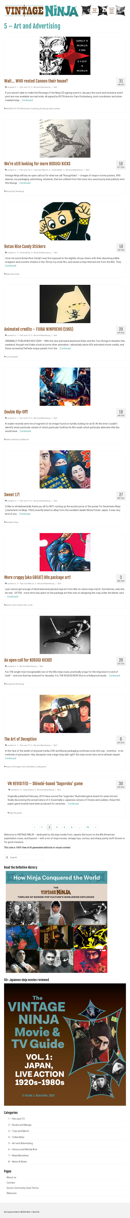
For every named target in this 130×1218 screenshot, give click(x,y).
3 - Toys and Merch (39, 170)
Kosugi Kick (10, 191)
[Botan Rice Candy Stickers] (65, 221)
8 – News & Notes (17, 1161)
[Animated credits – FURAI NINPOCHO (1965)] (65, 303)
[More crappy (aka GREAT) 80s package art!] (65, 552)
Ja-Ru (30, 605)
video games (41, 767)
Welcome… (12, 1193)
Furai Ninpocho (12, 357)
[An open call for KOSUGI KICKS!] (65, 634)
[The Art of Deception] (65, 713)
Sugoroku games (15, 813)
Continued (27, 100)
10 (87, 827)
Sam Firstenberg (32, 109)
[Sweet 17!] (65, 469)
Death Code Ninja (12, 439)
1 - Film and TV (23, 87)
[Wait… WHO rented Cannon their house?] (65, 55)
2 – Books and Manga (19, 1125)
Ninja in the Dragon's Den (16, 767)
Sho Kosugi (44, 109)
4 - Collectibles (55, 170)
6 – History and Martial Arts (22, 1149)
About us (11, 1177)
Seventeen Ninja (12, 522)
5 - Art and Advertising (40, 87)
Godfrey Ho (24, 439)
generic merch (11, 605)
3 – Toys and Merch (18, 1131)
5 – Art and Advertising (20, 1143)
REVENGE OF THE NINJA (16, 109)
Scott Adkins (31, 767)
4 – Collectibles (16, 1137)
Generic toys (22, 605)
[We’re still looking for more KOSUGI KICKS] (65, 138)
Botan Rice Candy (12, 274)
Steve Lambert (54, 109)
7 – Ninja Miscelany (18, 1155)
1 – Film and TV (16, 1118)
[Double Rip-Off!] (65, 386)
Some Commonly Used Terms (23, 1188)
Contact (11, 1182)
